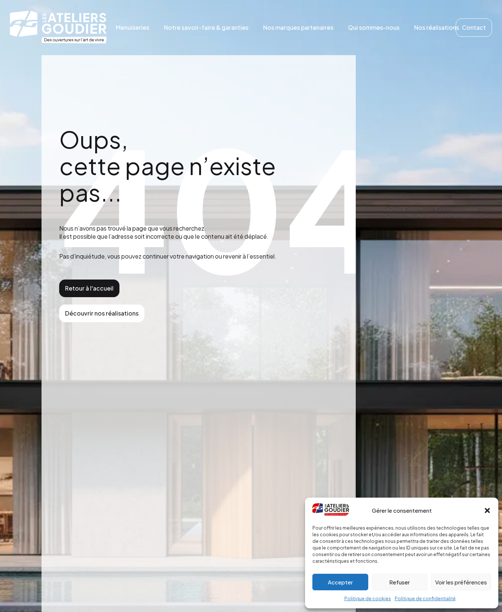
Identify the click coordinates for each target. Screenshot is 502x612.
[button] (487, 510)
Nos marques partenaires (298, 27)
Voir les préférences (461, 582)
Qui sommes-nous (373, 27)
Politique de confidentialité (425, 598)
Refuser (399, 582)
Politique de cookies (367, 598)
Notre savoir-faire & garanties (206, 27)
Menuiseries (132, 27)
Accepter (340, 582)
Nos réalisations (436, 27)
